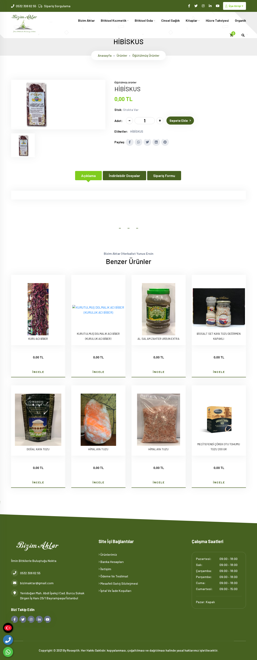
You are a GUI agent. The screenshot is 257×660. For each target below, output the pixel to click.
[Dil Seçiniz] (8, 628)
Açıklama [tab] (88, 175)
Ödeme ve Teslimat (114, 576)
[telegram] (196, 5)
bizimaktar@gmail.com (37, 583)
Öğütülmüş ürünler (145, 55)
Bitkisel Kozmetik (114, 20)
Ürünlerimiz (108, 554)
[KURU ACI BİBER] (38, 310)
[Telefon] (8, 640)
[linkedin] (210, 5)
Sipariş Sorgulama (57, 6)
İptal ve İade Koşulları (115, 590)
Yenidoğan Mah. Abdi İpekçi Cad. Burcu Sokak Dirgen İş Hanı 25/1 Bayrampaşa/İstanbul (52, 595)
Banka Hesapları (112, 562)
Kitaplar (192, 20)
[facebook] (189, 5)
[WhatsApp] (8, 652)
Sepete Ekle (178, 120)
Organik (240, 20)
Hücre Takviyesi (217, 20)
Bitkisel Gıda (144, 20)
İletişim (105, 569)
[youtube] (218, 5)
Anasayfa (105, 55)
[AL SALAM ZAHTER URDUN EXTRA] (159, 310)
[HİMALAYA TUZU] (98, 420)
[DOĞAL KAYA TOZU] (38, 420)
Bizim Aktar (86, 20)
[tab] (23, 145)
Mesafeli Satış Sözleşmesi (119, 583)
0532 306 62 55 (26, 6)
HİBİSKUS (136, 131)
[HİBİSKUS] (35, 127)
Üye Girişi (235, 6)
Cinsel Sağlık (170, 20)
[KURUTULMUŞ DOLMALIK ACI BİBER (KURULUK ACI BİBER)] (98, 310)
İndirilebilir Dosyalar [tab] (124, 175)
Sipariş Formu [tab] (164, 175)
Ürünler (122, 55)
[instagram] (203, 5)
